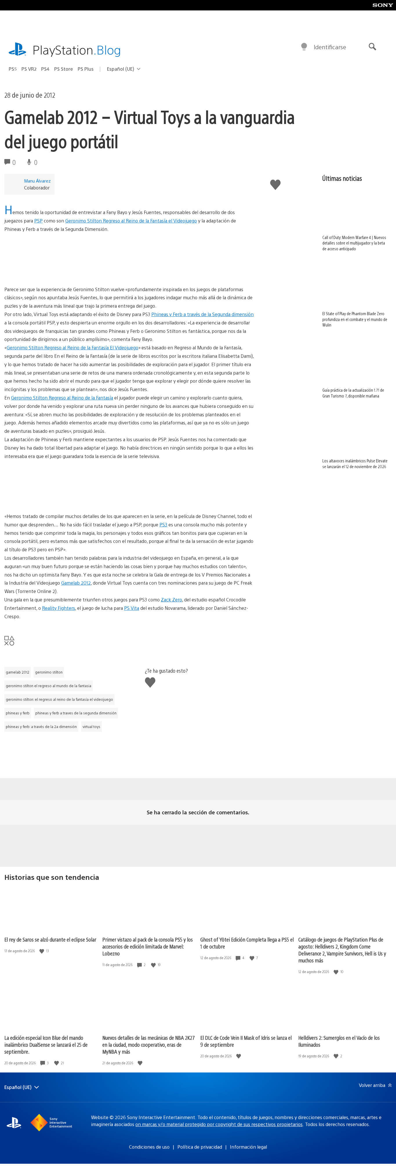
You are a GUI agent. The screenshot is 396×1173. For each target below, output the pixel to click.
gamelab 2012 (17, 672)
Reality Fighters (58, 608)
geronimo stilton (49, 672)
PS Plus (86, 69)
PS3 (163, 524)
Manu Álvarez (37, 180)
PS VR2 (29, 69)
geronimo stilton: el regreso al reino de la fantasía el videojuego (59, 699)
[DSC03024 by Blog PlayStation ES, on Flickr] (129, 255)
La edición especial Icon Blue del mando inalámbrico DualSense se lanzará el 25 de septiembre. (46, 1044)
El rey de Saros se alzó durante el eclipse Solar (50, 939)
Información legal (248, 1147)
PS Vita (131, 608)
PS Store (63, 69)
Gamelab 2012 (76, 583)
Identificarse (330, 47)
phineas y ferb (18, 713)
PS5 (13, 69)
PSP (38, 221)
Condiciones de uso (149, 1147)
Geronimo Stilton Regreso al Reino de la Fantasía (62, 398)
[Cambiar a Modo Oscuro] (304, 47)
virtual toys (91, 726)
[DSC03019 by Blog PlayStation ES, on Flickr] (129, 482)
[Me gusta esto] (42, 951)
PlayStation (76, 49)
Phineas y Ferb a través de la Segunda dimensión (202, 314)
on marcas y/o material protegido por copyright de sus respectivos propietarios (219, 1124)
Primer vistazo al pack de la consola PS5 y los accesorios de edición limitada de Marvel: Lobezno (147, 946)
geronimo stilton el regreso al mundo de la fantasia (48, 685)
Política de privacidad (199, 1147)
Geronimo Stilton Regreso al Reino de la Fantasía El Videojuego (72, 347)
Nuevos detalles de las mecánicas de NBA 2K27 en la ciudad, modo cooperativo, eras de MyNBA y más (148, 1044)
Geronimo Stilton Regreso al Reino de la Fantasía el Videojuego (131, 221)
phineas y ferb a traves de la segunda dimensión (76, 713)
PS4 (45, 69)
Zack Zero (171, 599)
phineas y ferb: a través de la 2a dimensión (41, 726)
